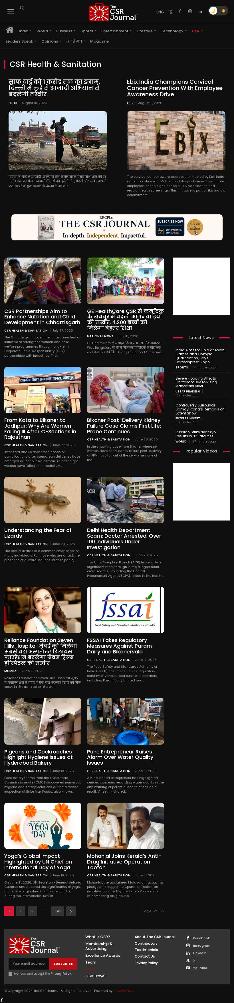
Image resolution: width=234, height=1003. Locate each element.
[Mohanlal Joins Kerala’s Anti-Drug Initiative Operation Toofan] (125, 826)
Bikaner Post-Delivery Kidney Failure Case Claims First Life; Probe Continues (124, 425)
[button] (21, 7)
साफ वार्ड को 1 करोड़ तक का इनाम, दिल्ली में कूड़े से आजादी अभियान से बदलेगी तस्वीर (54, 88)
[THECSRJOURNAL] (113, 12)
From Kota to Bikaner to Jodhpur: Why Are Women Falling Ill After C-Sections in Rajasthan (40, 428)
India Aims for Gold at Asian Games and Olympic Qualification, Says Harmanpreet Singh (200, 356)
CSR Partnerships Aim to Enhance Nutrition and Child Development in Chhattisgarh (42, 317)
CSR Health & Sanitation (26, 330)
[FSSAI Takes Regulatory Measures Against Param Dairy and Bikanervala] (125, 610)
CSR (130, 103)
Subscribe (63, 963)
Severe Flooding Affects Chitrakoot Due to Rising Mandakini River (196, 382)
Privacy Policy (61, 974)
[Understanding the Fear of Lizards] (42, 500)
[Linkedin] (200, 11)
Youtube (200, 968)
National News (100, 336)
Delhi (13, 103)
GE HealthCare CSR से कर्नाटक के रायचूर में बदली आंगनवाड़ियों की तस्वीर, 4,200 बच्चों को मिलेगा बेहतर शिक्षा (125, 320)
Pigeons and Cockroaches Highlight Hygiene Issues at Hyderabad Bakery (38, 757)
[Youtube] (187, 968)
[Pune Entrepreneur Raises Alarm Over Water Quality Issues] (125, 721)
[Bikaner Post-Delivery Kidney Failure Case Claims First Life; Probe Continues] (125, 390)
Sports (181, 368)
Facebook (201, 938)
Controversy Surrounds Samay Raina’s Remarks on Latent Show (200, 409)
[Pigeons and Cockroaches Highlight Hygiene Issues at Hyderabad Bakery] (42, 721)
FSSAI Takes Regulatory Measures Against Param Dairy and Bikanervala (119, 646)
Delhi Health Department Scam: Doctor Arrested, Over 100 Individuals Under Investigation (124, 539)
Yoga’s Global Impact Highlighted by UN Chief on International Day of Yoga (38, 861)
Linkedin (199, 953)
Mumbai (10, 671)
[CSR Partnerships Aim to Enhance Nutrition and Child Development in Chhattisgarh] (42, 281)
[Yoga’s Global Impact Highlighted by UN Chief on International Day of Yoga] (42, 826)
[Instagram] (190, 11)
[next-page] (71, 911)
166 (57, 911)
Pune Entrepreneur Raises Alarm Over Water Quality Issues (120, 757)
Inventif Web (124, 990)
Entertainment (187, 418)
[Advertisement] (201, 286)
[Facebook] (180, 11)
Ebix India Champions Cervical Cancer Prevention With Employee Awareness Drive (175, 88)
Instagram (201, 946)
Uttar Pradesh (187, 392)
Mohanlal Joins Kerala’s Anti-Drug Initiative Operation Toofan (124, 861)
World (181, 442)
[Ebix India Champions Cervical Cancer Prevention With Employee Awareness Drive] (176, 140)
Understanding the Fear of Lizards (38, 533)
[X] (187, 960)
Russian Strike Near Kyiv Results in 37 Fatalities (195, 434)
